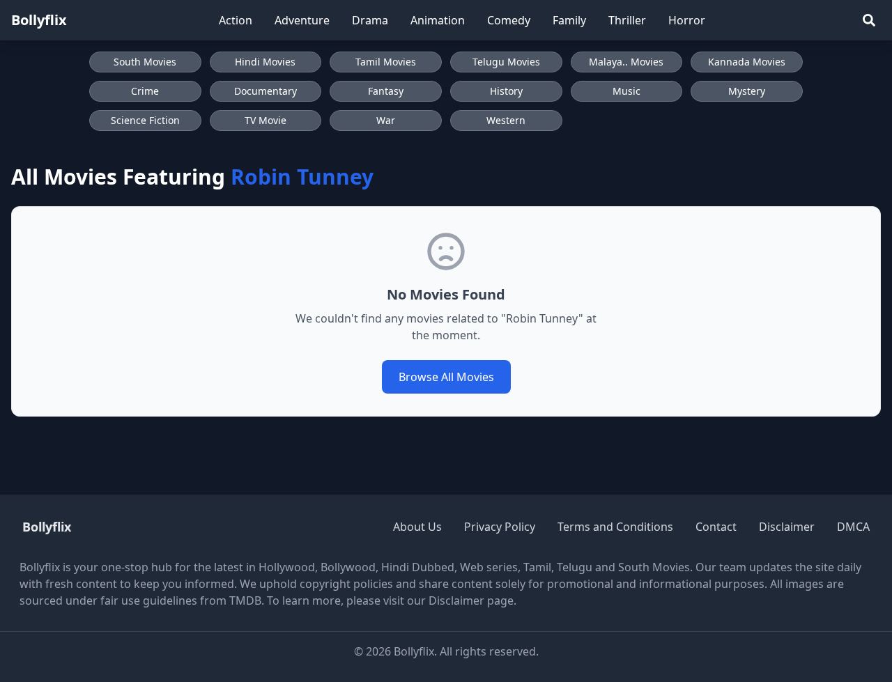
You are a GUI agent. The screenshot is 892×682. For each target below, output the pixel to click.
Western (505, 120)
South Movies (145, 61)
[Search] (869, 20)
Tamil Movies (385, 61)
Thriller (627, 20)
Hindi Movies (265, 61)
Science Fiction (145, 120)
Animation (437, 20)
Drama (370, 20)
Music (626, 91)
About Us (417, 526)
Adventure (302, 20)
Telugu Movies (506, 61)
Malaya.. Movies (626, 61)
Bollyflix (39, 19)
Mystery (746, 91)
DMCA (853, 526)
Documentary (265, 91)
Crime (145, 91)
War (385, 120)
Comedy (508, 20)
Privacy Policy (499, 526)
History (506, 91)
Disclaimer (787, 526)
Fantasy (385, 91)
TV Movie (265, 120)
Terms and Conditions (615, 526)
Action (235, 20)
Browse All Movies (446, 377)
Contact (716, 526)
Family (569, 20)
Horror (686, 20)
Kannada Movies (746, 61)
